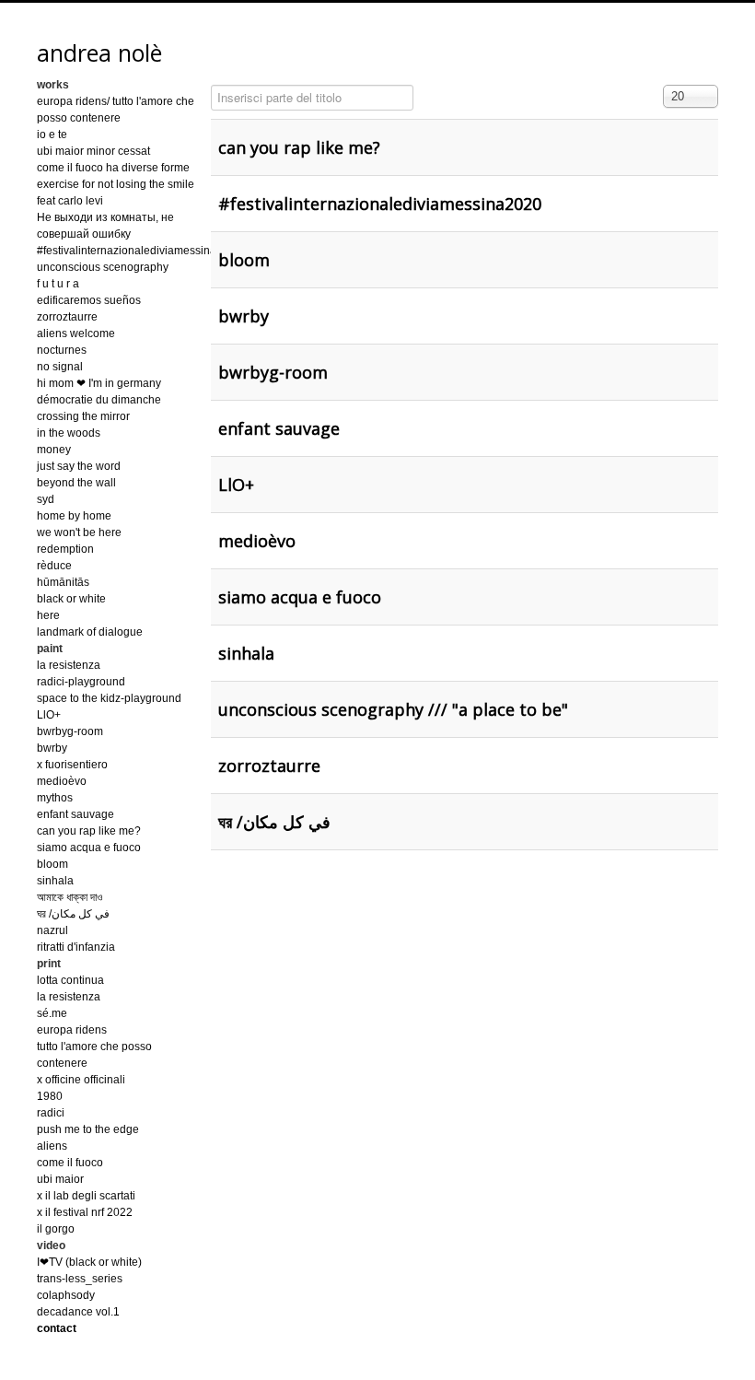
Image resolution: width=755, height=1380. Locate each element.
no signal (60, 366)
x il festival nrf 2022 (85, 1212)
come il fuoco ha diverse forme (113, 167)
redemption (65, 549)
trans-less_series (79, 1278)
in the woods (68, 433)
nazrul (52, 930)
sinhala (55, 880)
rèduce (54, 565)
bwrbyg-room (70, 731)
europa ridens (72, 1029)
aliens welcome (76, 333)
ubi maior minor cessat (93, 151)
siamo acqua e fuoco (89, 847)
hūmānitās (63, 582)
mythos (55, 797)
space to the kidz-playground (109, 698)
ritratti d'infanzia (76, 947)
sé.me (52, 1013)
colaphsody (66, 1295)
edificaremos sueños (89, 300)
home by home (74, 515)
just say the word (79, 466)
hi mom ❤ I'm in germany (99, 383)
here (48, 615)
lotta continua (70, 980)
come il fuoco (70, 1162)
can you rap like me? (89, 830)
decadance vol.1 (78, 1311)
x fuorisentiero (72, 764)
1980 (50, 1096)
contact (56, 1328)
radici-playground (81, 681)
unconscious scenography (102, 267)
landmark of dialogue (90, 632)
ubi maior (60, 1179)
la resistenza (68, 665)
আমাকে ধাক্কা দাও (69, 897)
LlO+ (49, 714)
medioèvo (62, 781)
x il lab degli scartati (86, 1195)
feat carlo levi (70, 200)
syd (45, 499)
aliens (52, 1146)
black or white (71, 598)
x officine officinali (81, 1079)
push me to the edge (88, 1129)
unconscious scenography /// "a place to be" (393, 709)
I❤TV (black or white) (89, 1262)
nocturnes (62, 350)
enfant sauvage (75, 814)
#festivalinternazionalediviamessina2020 (139, 250)
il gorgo (56, 1228)
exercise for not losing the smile (115, 184)
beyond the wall (76, 482)
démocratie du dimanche (99, 399)
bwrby (52, 748)
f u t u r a (58, 283)
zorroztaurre (67, 316)
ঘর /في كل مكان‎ (73, 913)
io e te (52, 134)
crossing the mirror (83, 416)
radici (50, 1112)
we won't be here (79, 532)
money (54, 449)
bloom (52, 864)
